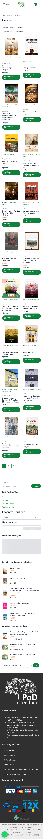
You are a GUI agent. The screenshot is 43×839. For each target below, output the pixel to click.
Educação (10, 15)
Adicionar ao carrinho (8, 77)
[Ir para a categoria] (36, 665)
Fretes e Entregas (10, 760)
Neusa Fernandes (35, 105)
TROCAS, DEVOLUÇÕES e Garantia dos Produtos (21, 769)
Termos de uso (9, 765)
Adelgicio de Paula (35, 389)
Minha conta (6, 497)
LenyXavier (33, 345)
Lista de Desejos (8, 504)
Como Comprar (9, 755)
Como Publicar (9, 750)
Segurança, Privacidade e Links (15, 774)
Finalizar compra (8, 507)
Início (4, 15)
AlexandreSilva (14, 437)
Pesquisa (5, 482)
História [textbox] (19, 518)
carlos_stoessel (34, 252)
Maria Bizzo (13, 154)
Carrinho (5, 500)
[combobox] (21, 518)
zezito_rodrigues (14, 299)
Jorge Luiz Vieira (14, 252)
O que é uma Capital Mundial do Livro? (20, 722)
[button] (6, 4)
